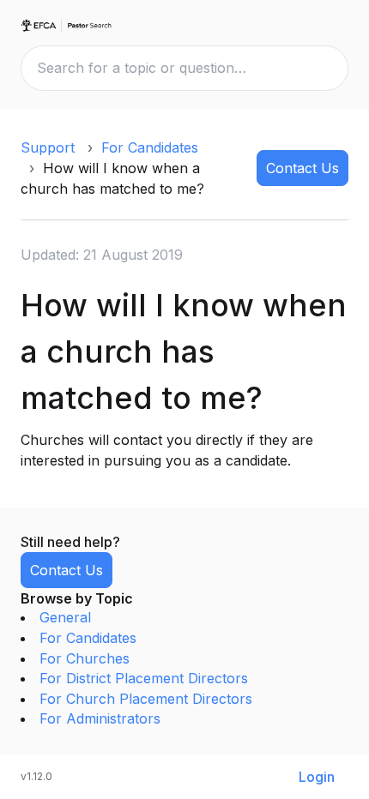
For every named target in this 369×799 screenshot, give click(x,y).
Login (317, 776)
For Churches (84, 658)
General (65, 617)
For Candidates (149, 147)
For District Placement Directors (143, 678)
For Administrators (99, 718)
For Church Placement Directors (145, 698)
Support (48, 147)
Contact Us (302, 168)
